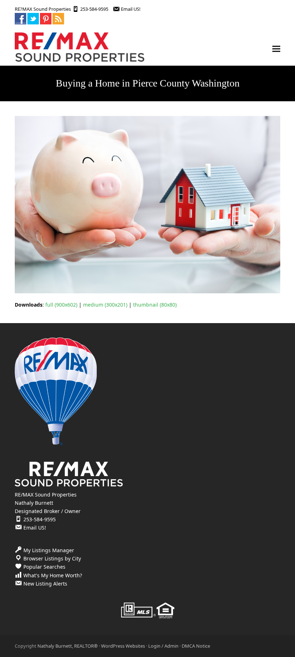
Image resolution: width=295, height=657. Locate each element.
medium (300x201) (105, 304)
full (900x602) (61, 304)
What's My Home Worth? (52, 575)
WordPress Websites (123, 646)
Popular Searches (44, 566)
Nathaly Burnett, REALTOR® (67, 646)
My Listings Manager (48, 550)
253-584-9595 (94, 9)
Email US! (130, 9)
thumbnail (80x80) (155, 304)
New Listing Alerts (45, 583)
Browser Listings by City (52, 558)
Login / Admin (163, 646)
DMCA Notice (196, 646)
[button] (276, 49)
